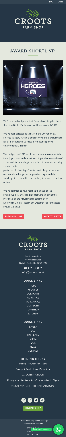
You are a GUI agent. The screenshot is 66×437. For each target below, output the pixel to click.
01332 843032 (33, 268)
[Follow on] (23, 400)
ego (46, 421)
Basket (61, 2)
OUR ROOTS (33, 294)
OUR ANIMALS (33, 302)
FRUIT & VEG (33, 335)
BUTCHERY (33, 314)
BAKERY (33, 327)
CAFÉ (33, 343)
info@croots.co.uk (33, 272)
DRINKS (33, 339)
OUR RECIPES (33, 306)
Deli (33, 331)
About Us (33, 290)
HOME (33, 286)
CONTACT (33, 351)
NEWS (33, 347)
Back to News (52, 217)
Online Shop (33, 408)
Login (52, 2)
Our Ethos (33, 298)
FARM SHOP (33, 310)
